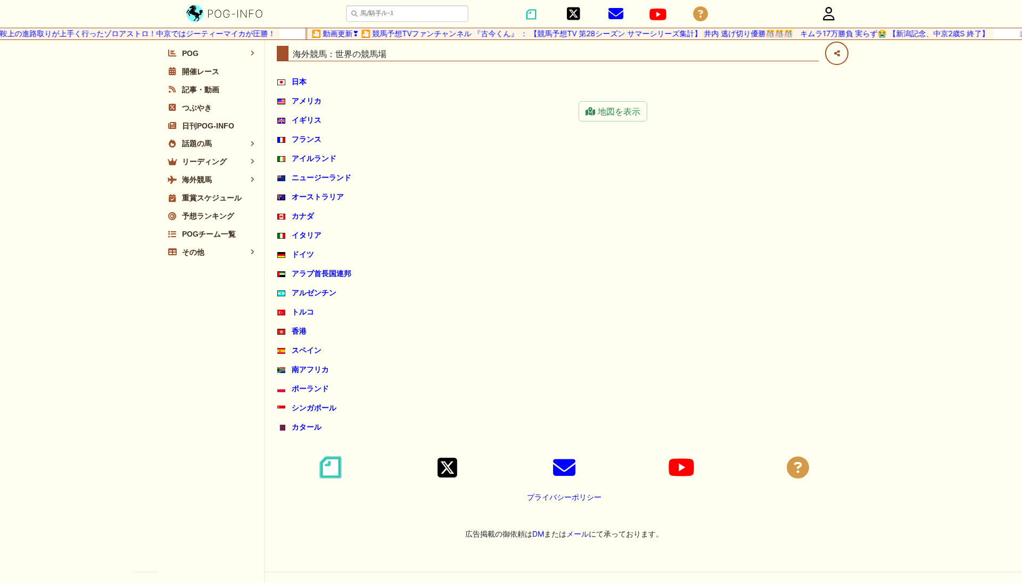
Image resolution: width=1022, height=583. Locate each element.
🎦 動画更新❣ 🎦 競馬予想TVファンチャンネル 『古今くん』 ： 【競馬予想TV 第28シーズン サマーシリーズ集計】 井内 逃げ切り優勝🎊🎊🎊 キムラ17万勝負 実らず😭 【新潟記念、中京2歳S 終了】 (645, 33)
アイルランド (314, 158)
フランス (307, 138)
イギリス (307, 119)
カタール (307, 426)
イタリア (307, 234)
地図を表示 (617, 111)
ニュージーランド (321, 177)
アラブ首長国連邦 (321, 273)
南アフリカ (310, 369)
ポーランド (310, 388)
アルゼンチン (314, 292)
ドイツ (303, 253)
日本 (299, 81)
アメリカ (307, 100)
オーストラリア (318, 196)
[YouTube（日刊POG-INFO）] (657, 14)
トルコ (303, 311)
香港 (299, 330)
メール (577, 533)
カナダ (303, 215)
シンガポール (314, 407)
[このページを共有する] (836, 53)
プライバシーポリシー (564, 496)
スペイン (307, 349)
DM (538, 533)
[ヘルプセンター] (700, 14)
